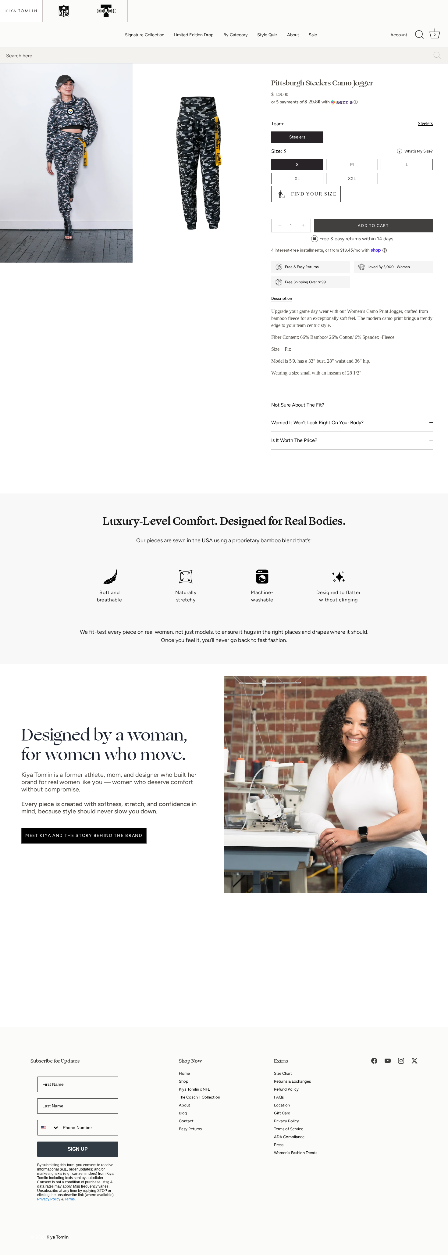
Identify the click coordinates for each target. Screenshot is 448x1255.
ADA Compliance (289, 1137)
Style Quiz (267, 35)
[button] (352, 102)
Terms (70, 1199)
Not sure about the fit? (297, 405)
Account (398, 35)
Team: (352, 124)
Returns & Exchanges (292, 1081)
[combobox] (48, 1127)
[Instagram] (401, 1060)
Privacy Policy (48, 1199)
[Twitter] (414, 1060)
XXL (352, 178)
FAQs (279, 1097)
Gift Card (282, 1113)
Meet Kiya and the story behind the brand (84, 835)
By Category (235, 35)
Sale (313, 35)
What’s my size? (418, 151)
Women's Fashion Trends (295, 1152)
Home (184, 1073)
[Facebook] (374, 1060)
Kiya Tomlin (58, 1237)
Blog (183, 1113)
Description (281, 298)
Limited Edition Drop (194, 35)
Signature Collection (144, 35)
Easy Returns (190, 1129)
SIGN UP (78, 1149)
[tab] (284, 299)
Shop (183, 1081)
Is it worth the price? (294, 440)
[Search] (419, 34)
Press (278, 1144)
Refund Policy (286, 1089)
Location (282, 1105)
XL (297, 178)
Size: (352, 151)
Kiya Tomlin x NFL (194, 1089)
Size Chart (283, 1073)
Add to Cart (373, 225)
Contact (186, 1121)
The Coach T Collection (199, 1097)
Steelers (297, 137)
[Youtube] (388, 1060)
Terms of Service (288, 1129)
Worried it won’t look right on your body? (317, 422)
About (293, 35)
